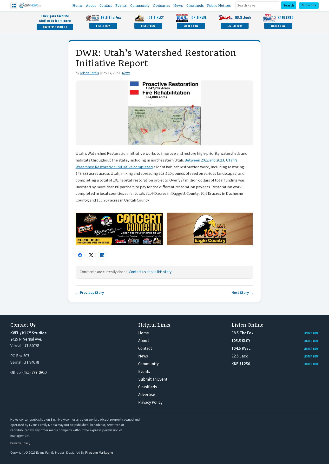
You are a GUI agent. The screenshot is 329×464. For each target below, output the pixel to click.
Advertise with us (55, 27)
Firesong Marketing (99, 452)
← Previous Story (90, 292)
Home (143, 333)
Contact (145, 348)
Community (148, 364)
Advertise (146, 395)
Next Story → (242, 292)
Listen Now (103, 25)
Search (288, 5)
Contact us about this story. (150, 272)
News (126, 72)
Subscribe (309, 5)
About (143, 341)
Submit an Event (152, 379)
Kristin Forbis (89, 72)
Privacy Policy (150, 402)
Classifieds (147, 387)
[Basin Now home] (30, 5)
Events (144, 372)
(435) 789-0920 (34, 373)
